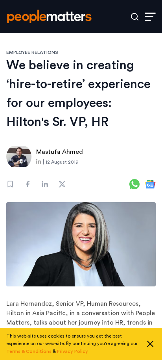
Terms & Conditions (29, 351)
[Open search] (134, 16)
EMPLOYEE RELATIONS (32, 52)
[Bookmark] (10, 184)
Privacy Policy (72, 351)
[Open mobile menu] (150, 17)
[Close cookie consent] (150, 343)
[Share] (27, 184)
